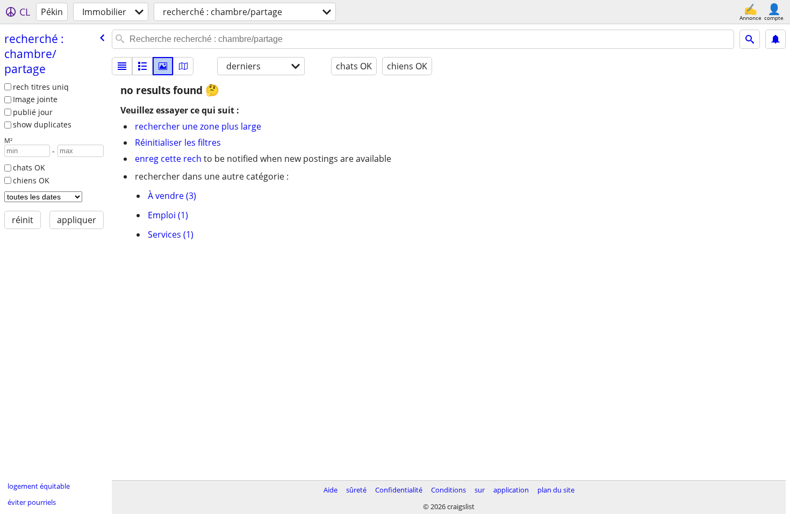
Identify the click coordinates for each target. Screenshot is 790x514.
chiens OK (31, 180)
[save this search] (775, 39)
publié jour (33, 112)
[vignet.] (142, 66)
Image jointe (35, 99)
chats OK (29, 167)
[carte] (183, 66)
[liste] (122, 66)
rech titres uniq (41, 87)
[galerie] (163, 66)
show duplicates (42, 124)
